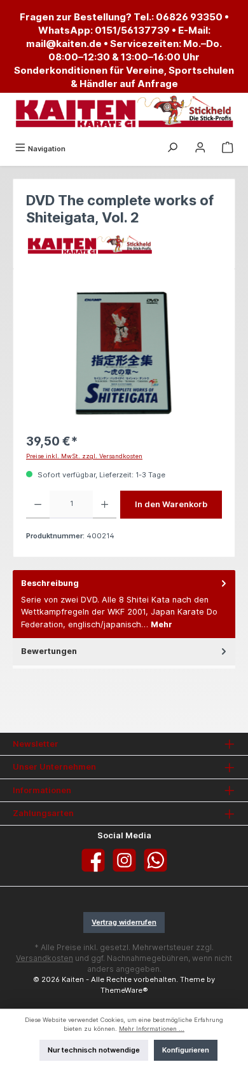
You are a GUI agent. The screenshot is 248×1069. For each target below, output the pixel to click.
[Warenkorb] (228, 149)
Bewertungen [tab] (49, 651)
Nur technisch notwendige (94, 1049)
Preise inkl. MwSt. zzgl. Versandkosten (84, 456)
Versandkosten (44, 958)
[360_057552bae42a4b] (123, 353)
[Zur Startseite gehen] (124, 112)
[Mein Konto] (200, 149)
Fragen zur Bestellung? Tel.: (88, 17)
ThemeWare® (124, 990)
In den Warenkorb (171, 504)
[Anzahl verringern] (38, 505)
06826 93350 (189, 17)
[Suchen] (172, 149)
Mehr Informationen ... (151, 1028)
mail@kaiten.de (64, 43)
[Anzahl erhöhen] (104, 505)
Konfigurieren (185, 1049)
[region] (124, 353)
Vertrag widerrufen (124, 922)
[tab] (124, 604)
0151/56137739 (132, 30)
